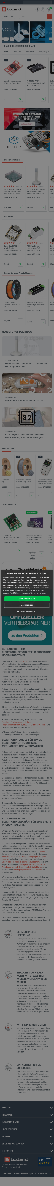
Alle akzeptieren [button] (27, 599)
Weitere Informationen (37, 593)
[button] (27, 611)
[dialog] (27, 593)
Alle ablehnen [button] (27, 605)
